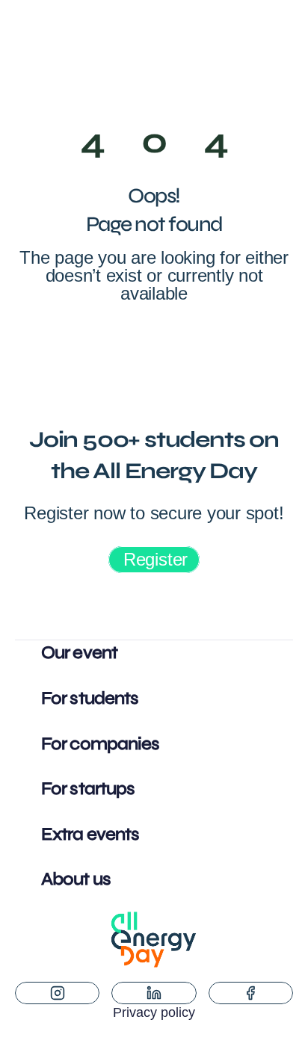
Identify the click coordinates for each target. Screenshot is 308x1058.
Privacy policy (154, 1012)
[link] (154, 559)
